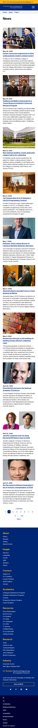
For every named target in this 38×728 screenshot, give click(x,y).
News (11, 12)
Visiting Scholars (8, 634)
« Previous (20, 508)
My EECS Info (7, 614)
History (5, 536)
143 (22, 516)
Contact (5, 584)
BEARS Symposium (9, 655)
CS (4, 700)
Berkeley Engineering (9, 707)
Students (6, 563)
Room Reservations (9, 611)
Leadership (6, 555)
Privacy (5, 719)
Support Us (6, 574)
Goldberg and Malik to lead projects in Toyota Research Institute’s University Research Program (17, 103)
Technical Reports (8, 648)
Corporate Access (8, 664)
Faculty (5, 558)
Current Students (8, 603)
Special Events (7, 544)
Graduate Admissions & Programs (13, 595)
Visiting (5, 541)
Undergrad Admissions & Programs (14, 593)
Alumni (5, 565)
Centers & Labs (7, 645)
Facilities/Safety (8, 629)
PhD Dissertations (8, 650)
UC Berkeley (6, 704)
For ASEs (6, 624)
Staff (4, 560)
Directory (6, 553)
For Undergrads (8, 621)
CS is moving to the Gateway (21, 2)
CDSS (4, 710)
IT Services (6, 626)
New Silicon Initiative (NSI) (11, 666)
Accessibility (6, 713)
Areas (5, 643)
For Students (7, 616)
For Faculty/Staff (8, 631)
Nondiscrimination (8, 716)
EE (3, 697)
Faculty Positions (8, 579)
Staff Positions (7, 581)
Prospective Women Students (12, 600)
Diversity (5, 539)
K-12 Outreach (7, 576)
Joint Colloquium (8, 653)
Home (5, 12)
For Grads (6, 619)
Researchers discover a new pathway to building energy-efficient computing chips (18, 340)
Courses (5, 598)
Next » (19, 519)
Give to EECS (18, 684)
